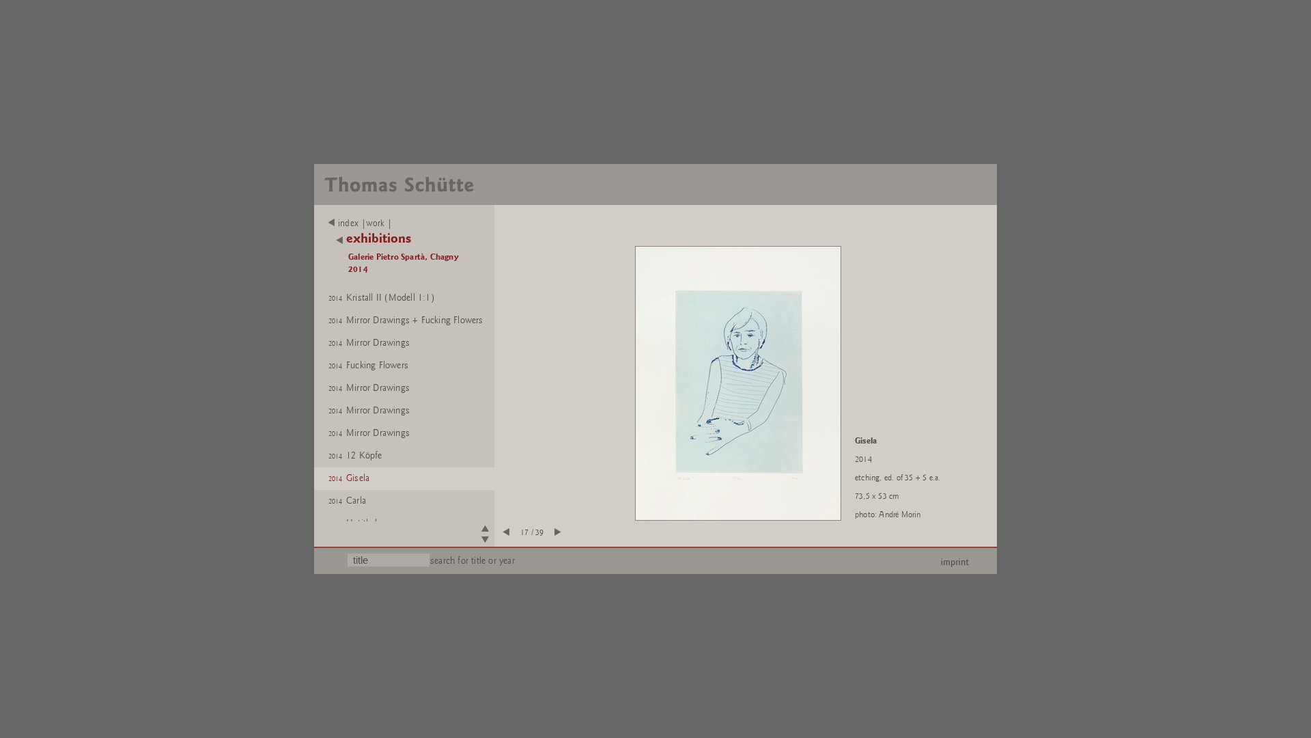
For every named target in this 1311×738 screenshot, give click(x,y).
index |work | (365, 223)
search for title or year (472, 560)
